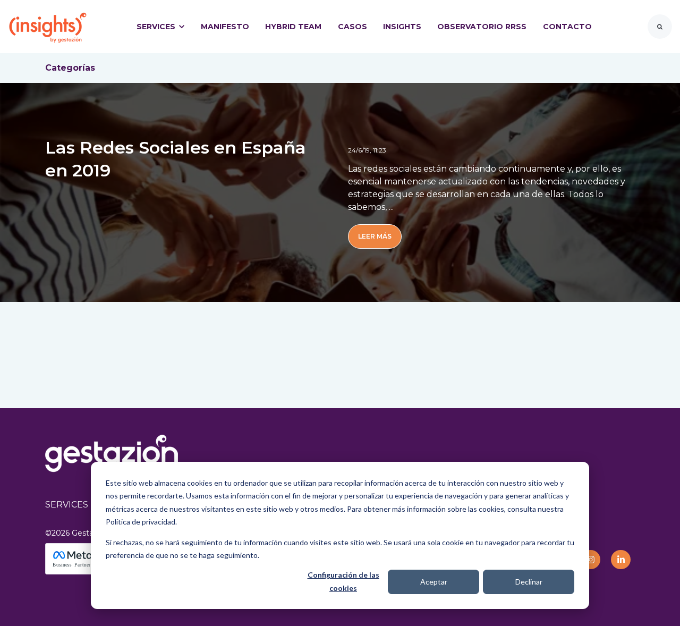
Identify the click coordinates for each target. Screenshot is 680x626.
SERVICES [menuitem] (66, 505)
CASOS (352, 26)
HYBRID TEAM (293, 26)
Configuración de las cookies (343, 581)
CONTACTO (567, 26)
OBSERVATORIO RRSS (481, 26)
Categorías (70, 68)
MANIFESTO (225, 26)
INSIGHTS (402, 26)
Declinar (528, 581)
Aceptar (433, 581)
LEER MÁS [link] (375, 236)
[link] (48, 26)
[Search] (660, 26)
